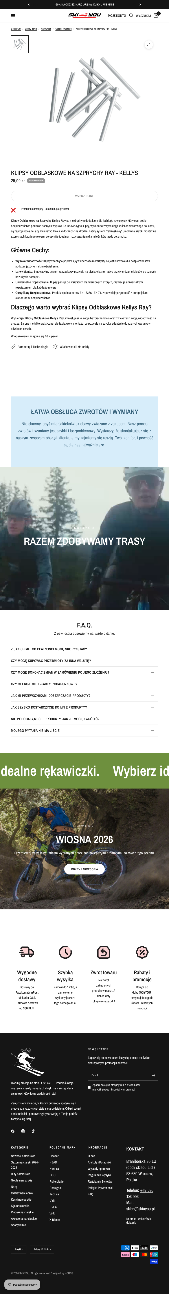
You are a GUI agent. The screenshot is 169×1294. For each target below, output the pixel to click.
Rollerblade (57, 1181)
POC (52, 1175)
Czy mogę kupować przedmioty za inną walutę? (51, 660)
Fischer (54, 1156)
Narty (14, 1186)
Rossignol (56, 1187)
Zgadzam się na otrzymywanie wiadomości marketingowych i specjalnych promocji (116, 1087)
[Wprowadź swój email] (153, 1075)
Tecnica (54, 1194)
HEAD (53, 1162)
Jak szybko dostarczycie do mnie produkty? (49, 707)
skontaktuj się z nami (57, 209)
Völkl (52, 1213)
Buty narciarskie (20, 1174)
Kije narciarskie (20, 1205)
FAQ (90, 1194)
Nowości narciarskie (23, 1156)
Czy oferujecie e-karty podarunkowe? (44, 684)
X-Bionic (55, 1219)
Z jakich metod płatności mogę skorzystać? (49, 649)
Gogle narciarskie (21, 1180)
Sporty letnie (31, 29)
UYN (52, 1200)
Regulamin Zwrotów (100, 1181)
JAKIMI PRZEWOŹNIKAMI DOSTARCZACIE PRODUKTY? (51, 695)
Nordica (54, 1168)
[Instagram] (26, 1131)
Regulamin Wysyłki (99, 1175)
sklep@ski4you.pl (140, 1209)
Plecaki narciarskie (22, 1212)
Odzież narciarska (22, 1193)
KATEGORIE (20, 1147)
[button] (84, 869)
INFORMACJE (97, 1147)
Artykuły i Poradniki (99, 1162)
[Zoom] (149, 44)
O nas (91, 1156)
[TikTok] (36, 1131)
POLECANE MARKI (63, 1147)
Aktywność (46, 29)
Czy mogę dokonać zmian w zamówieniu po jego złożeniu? (60, 672)
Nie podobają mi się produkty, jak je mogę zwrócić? (55, 718)
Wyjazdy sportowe (99, 1168)
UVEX (53, 1207)
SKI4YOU (16, 29)
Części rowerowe (63, 29)
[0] (155, 15)
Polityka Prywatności (100, 1187)
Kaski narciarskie (21, 1199)
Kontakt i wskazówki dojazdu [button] (139, 1219)
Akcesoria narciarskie (24, 1218)
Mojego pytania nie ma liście (35, 730)
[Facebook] (16, 1131)
